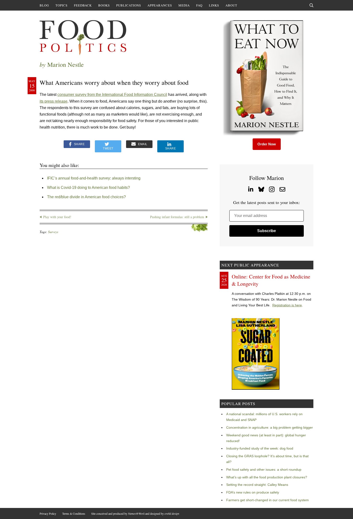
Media (184, 5)
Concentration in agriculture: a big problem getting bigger (269, 427)
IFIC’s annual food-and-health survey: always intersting (93, 178)
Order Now (266, 144)
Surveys (53, 231)
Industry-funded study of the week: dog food (259, 448)
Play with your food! (57, 217)
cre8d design (171, 513)
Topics (61, 5)
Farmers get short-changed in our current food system (267, 500)
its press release (53, 101)
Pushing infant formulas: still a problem (177, 217)
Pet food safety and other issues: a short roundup (263, 469)
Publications (128, 5)
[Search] (311, 5)
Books (104, 5)
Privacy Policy (48, 513)
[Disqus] (124, 302)
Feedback (83, 5)
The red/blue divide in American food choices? (86, 197)
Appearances (159, 5)
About (231, 5)
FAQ (199, 5)
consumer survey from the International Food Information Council (112, 95)
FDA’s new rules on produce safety (252, 492)
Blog (44, 5)
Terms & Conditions (73, 513)
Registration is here (287, 305)
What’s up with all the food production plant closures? (266, 477)
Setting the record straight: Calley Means (257, 485)
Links (214, 5)
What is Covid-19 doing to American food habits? (88, 187)
